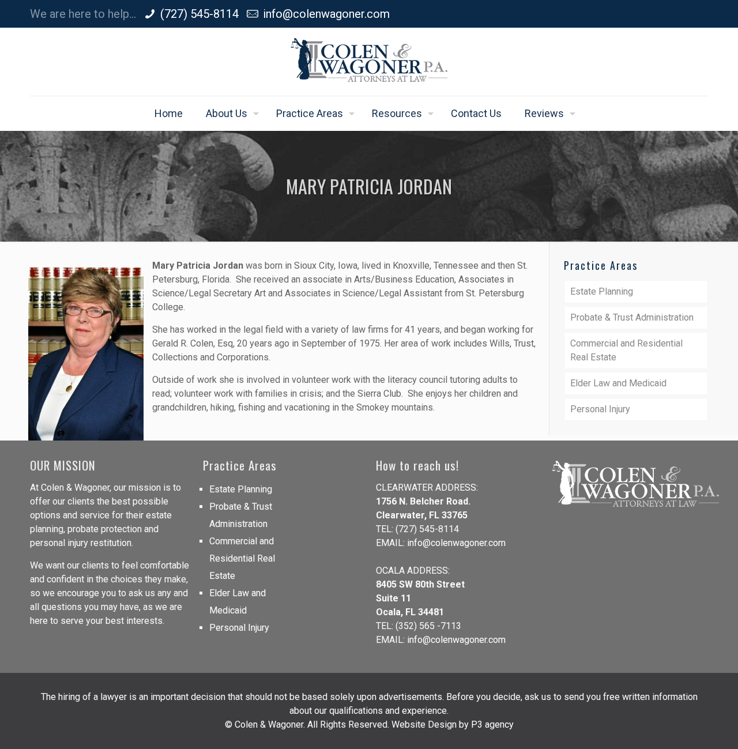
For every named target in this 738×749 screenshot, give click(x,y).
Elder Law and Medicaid (618, 383)
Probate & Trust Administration (632, 317)
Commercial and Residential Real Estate (626, 350)
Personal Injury (600, 409)
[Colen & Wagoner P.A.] (369, 62)
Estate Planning (601, 291)
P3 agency (492, 724)
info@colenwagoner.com (326, 14)
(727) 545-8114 (199, 14)
